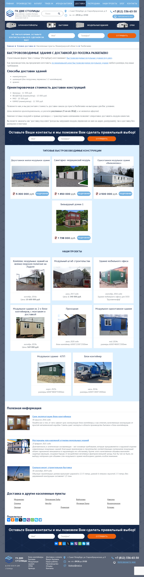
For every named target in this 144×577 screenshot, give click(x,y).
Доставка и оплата (54, 557)
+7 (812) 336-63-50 (125, 11)
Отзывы (49, 566)
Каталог (38, 3)
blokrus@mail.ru (75, 565)
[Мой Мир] (16, 519)
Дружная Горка (82, 503)
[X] (20, 519)
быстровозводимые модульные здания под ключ (89, 58)
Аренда (31, 568)
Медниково (19, 499)
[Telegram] (40, 519)
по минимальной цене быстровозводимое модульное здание (80, 63)
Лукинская (65, 507)
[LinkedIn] (24, 519)
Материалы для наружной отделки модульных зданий (60, 440)
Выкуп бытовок (52, 559)
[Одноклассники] (12, 519)
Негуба (48, 503)
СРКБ (30, 566)
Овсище (17, 507)
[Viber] (28, 519)
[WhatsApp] (32, 519)
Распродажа (94, 3)
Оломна (17, 503)
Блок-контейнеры (35, 557)
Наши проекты (110, 3)
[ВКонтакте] (8, 519)
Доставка (80, 3)
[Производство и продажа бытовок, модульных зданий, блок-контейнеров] (9, 559)
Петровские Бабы (52, 499)
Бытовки (31, 559)
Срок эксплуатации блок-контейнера (51, 416)
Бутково (110, 507)
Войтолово (81, 499)
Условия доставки (25, 46)
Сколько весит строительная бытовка (52, 467)
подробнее (42, 194)
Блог (122, 3)
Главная (10, 3)
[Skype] (36, 519)
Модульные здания (33, 562)
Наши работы (52, 561)
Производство (23, 3)
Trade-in (49, 3)
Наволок (111, 499)
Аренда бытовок (64, 3)
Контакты (132, 3)
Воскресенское (113, 503)
